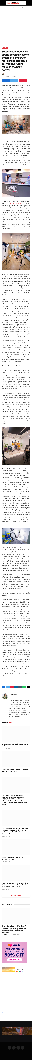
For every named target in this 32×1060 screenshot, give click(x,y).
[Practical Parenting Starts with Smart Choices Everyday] (16, 847)
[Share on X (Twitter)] (14, 80)
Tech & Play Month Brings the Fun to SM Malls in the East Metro (15, 770)
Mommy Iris (10, 74)
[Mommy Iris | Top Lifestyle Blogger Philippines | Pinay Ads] (16, 3)
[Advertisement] (16, 27)
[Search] (29, 3)
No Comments (6, 76)
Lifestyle (4, 47)
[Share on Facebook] (6, 80)
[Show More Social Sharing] (28, 80)
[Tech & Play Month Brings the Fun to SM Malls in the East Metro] (16, 759)
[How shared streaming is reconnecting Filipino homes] (16, 734)
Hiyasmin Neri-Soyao (16, 203)
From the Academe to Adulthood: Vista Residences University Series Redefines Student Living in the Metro (15, 885)
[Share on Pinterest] (23, 80)
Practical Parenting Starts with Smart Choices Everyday (14, 858)
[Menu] (3, 3)
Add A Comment (16, 895)
